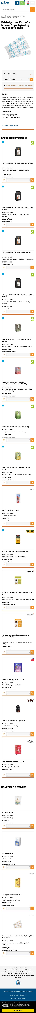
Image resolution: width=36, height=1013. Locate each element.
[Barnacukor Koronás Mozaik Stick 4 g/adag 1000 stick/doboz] (18, 924)
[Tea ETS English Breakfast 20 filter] (18, 750)
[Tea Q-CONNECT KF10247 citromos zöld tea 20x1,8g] (18, 456)
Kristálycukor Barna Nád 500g (11, 895)
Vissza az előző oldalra (11, 125)
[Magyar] (28, 4)
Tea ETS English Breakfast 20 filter (13, 762)
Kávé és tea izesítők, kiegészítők (9, 17)
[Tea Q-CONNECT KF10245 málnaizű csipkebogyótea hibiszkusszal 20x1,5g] (18, 370)
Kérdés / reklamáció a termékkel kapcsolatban (19, 86)
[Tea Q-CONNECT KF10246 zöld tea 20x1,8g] (18, 415)
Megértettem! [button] (18, 1010)
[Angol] (28, 2)
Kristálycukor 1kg (7, 854)
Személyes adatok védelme (18, 998)
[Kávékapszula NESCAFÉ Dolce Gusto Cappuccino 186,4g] (18, 580)
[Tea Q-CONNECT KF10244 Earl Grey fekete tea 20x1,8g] (18, 327)
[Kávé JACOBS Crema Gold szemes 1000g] (18, 539)
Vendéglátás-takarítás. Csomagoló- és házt (12, 16)
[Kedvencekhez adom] (31, 74)
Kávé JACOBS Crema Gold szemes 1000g (15, 551)
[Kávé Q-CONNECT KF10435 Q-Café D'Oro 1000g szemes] (18, 240)
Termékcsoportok (12, 15)
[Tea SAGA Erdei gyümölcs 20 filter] (18, 668)
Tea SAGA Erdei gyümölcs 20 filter (13, 680)
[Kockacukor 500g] (18, 800)
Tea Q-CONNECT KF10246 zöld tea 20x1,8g (15, 427)
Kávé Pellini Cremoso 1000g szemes (13, 721)
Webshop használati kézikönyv (18, 995)
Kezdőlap (3, 15)
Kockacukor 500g (8, 812)
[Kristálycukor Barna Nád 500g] (18, 883)
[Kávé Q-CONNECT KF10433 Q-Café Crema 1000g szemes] (18, 151)
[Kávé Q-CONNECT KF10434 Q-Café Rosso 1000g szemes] (18, 196)
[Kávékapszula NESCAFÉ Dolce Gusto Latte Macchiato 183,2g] (18, 623)
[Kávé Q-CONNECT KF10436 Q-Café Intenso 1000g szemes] (18, 283)
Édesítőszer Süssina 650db (10, 510)
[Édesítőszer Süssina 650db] (18, 498)
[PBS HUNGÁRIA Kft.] (5, 3)
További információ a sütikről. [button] (17, 1006)
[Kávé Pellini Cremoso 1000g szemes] (18, 709)
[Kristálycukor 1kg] (18, 842)
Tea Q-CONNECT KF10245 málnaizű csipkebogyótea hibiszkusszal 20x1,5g (14, 383)
